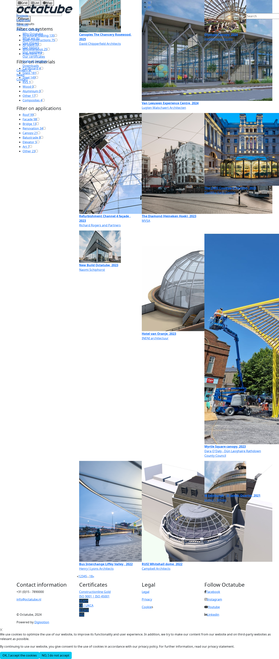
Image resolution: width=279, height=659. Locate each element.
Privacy (147, 599)
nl (149, 2)
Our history (31, 47)
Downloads (31, 66)
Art (26, 147)
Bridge (29, 124)
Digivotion (41, 622)
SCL (81, 614)
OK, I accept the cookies (19, 655)
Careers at (24, 70)
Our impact (31, 43)
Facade (30, 119)
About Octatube (28, 29)
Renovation (33, 128)
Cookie (147, 607)
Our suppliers (32, 52)
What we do (31, 38)
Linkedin (213, 614)
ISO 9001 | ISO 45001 (94, 596)
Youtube (214, 607)
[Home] (45, 8)
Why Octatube (33, 34)
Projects (22, 15)
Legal (145, 592)
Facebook (213, 592)
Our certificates (34, 57)
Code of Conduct (35, 61)
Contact (22, 79)
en (149, 7)
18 (91, 576)
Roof (28, 115)
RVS (27, 82)
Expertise (23, 20)
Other (29, 96)
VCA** (83, 601)
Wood (28, 87)
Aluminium (32, 91)
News (20, 75)
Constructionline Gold (95, 592)
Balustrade (32, 137)
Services (22, 25)
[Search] (248, 22)
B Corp (84, 610)
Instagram (214, 599)
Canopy (30, 133)
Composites (32, 100)
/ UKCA (86, 605)
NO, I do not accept (55, 655)
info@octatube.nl (29, 599)
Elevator (30, 142)
